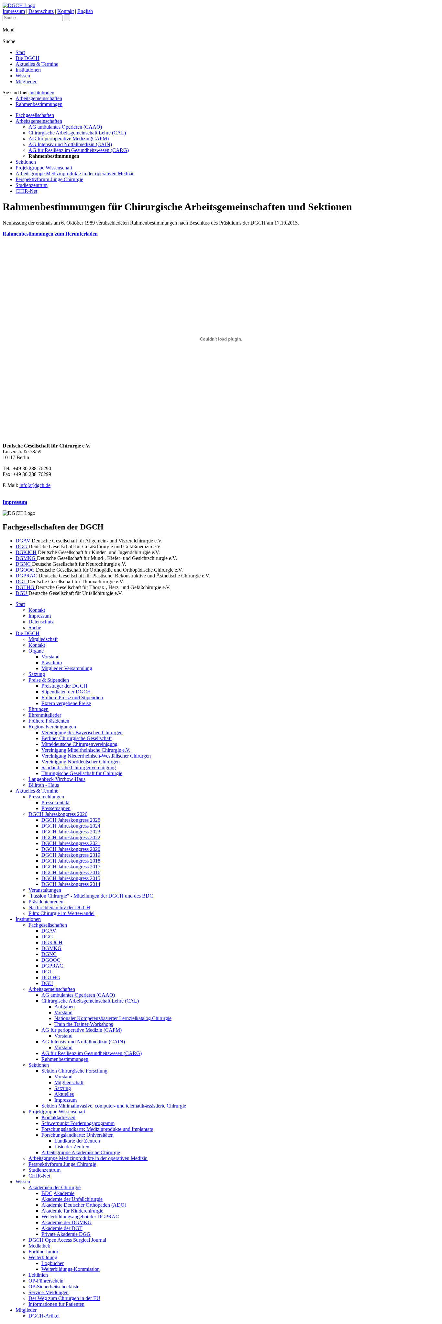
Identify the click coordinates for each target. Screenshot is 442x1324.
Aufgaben (64, 1006)
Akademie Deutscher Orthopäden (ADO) (83, 1205)
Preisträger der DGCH (64, 686)
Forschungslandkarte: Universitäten (77, 1135)
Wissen (23, 75)
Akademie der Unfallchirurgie (72, 1199)
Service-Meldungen (48, 1292)
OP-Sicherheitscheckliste (53, 1286)
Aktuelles (64, 1094)
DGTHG (26, 587)
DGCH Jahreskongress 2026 (57, 814)
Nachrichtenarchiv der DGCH (59, 907)
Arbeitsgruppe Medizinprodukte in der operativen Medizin (75, 173)
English (85, 11)
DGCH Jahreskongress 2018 (70, 861)
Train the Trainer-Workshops (83, 1024)
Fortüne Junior (43, 1251)
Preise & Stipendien (48, 680)
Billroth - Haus (43, 785)
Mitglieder (26, 81)
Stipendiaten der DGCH (66, 691)
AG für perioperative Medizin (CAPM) (68, 138)
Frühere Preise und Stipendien (72, 697)
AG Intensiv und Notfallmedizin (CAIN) (70, 144)
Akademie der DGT (62, 1228)
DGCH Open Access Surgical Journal (67, 1240)
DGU (22, 593)
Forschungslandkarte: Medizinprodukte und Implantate (97, 1129)
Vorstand (50, 656)
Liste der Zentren (71, 1146)
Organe (36, 651)
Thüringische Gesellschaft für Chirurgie (81, 773)
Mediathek (39, 1246)
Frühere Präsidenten (48, 721)
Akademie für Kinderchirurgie (72, 1211)
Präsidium (51, 662)
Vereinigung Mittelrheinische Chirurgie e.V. (85, 750)
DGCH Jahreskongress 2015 (70, 878)
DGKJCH (26, 552)
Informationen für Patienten (56, 1304)
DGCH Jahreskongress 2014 (70, 884)
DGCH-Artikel (44, 1315)
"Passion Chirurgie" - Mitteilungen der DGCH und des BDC (90, 896)
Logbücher (52, 1263)
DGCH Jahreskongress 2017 (70, 866)
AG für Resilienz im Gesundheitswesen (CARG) (78, 150)
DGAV (24, 540)
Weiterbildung (42, 1257)
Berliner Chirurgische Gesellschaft (76, 738)
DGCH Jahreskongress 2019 (70, 855)
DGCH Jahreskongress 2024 (70, 826)
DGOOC (26, 570)
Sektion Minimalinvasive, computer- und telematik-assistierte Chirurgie (113, 1106)
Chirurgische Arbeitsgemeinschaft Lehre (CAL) (77, 132)
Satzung (36, 674)
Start (20, 52)
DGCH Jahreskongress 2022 (70, 837)
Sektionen (26, 162)
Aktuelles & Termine (37, 64)
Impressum (14, 11)
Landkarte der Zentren (77, 1141)
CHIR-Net (26, 191)
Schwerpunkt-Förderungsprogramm (78, 1123)
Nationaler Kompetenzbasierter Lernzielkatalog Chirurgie (112, 1018)
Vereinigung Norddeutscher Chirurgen (80, 761)
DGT (22, 581)
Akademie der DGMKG (66, 1222)
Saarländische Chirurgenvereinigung (78, 767)
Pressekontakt (55, 802)
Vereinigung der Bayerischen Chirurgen (82, 732)
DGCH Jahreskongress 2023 (70, 831)
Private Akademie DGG (66, 1234)
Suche (34, 627)
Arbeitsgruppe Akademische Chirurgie (80, 1152)
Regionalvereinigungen (52, 726)
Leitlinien (38, 1275)
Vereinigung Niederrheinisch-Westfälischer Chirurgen (96, 756)
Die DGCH (27, 58)
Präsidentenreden (45, 901)
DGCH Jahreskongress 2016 (70, 872)
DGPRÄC (27, 575)
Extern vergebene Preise (66, 703)
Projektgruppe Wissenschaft (44, 167)
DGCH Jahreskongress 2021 (70, 843)
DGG (22, 546)
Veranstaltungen (44, 890)
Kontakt (65, 11)
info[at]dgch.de (34, 485)
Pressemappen (56, 808)
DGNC (24, 564)
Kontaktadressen (58, 1117)
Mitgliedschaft (43, 639)
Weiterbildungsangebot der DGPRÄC (80, 1216)
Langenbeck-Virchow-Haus (56, 779)
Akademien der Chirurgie (54, 1187)
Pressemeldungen (46, 796)
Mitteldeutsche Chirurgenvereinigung (79, 744)
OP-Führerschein (45, 1280)
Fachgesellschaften (35, 115)
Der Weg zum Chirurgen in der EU (64, 1298)
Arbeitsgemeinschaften (39, 98)
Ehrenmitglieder (44, 715)
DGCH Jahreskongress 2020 (70, 849)
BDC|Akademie (57, 1193)
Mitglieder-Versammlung (66, 668)
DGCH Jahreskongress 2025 (70, 820)
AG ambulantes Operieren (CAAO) (65, 127)
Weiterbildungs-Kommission (70, 1269)
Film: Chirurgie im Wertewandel (61, 913)
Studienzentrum (32, 185)
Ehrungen (38, 709)
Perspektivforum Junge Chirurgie (49, 179)
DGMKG (26, 558)
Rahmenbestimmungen (39, 104)
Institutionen (28, 70)
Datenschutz (41, 11)
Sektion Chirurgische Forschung (74, 1071)
